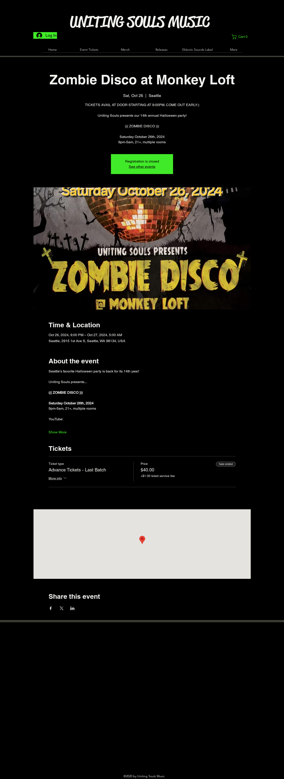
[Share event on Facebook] (51, 608)
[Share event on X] (61, 608)
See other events (142, 167)
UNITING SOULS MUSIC (140, 21)
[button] (241, 36)
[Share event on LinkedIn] (72, 608)
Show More (58, 432)
